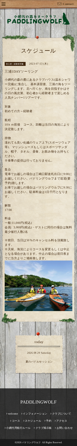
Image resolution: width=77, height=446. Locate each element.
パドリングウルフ (31, 442)
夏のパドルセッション (39, 361)
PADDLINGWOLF (38, 402)
